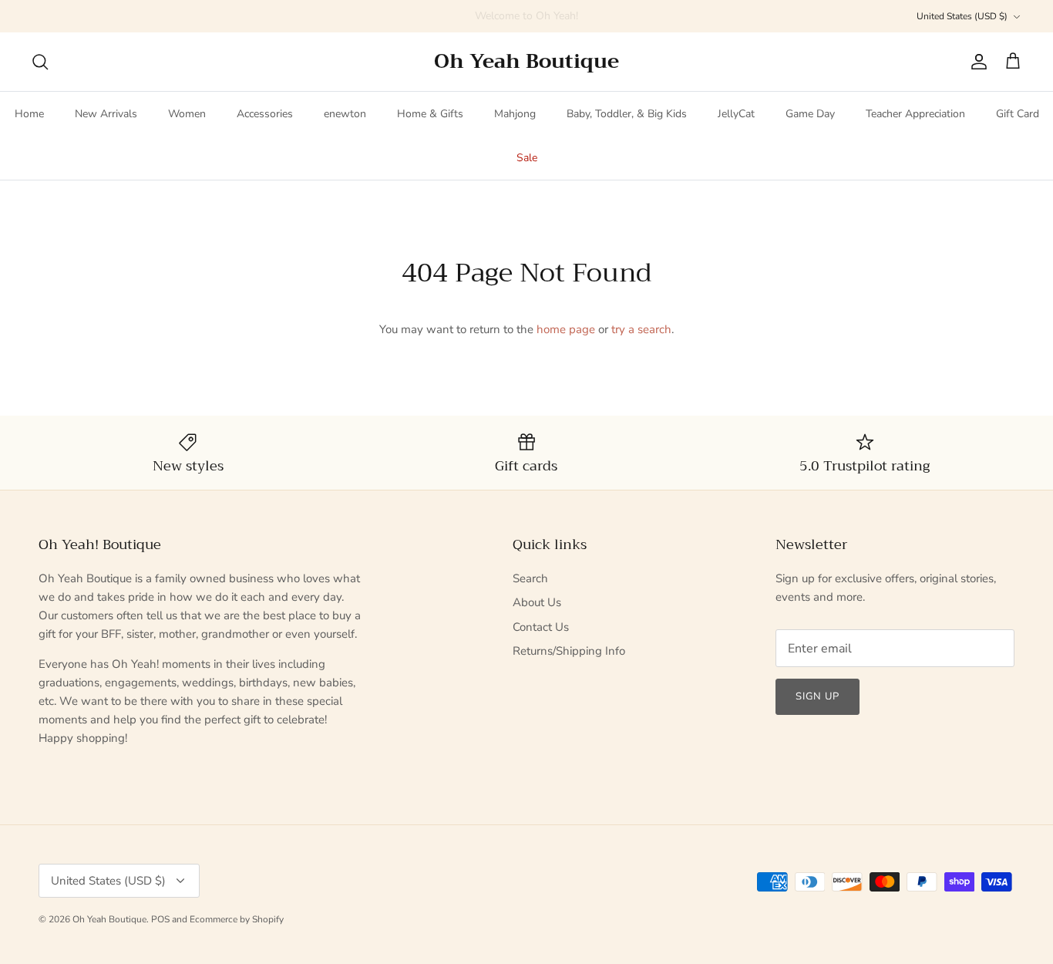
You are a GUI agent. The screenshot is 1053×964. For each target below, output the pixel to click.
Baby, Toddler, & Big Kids (627, 113)
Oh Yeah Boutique (109, 919)
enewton (345, 113)
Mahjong (515, 113)
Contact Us (541, 627)
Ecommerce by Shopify (237, 919)
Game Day (810, 113)
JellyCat (736, 113)
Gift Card (1017, 113)
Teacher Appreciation (915, 113)
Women (187, 113)
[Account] (976, 61)
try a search (641, 329)
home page (566, 329)
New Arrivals (106, 113)
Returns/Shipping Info (569, 651)
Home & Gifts (430, 113)
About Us (537, 602)
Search (530, 578)
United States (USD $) (962, 16)
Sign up (817, 696)
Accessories (265, 113)
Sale (526, 157)
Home (29, 113)
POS (160, 919)
